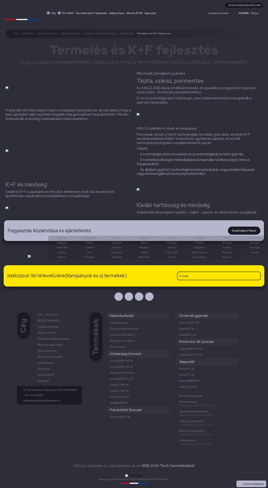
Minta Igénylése (70, 33)
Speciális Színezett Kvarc (124, 328)
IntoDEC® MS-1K (119, 384)
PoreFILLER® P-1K (120, 417)
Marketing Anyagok (190, 395)
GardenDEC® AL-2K (122, 378)
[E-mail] (149, 296)
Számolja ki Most (244, 230)
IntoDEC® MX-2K (119, 396)
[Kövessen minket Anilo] (118, 296)
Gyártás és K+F (47, 332)
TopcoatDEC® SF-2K (191, 354)
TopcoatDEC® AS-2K (191, 348)
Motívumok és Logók (50, 356)
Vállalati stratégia (47, 33)
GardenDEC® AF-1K (121, 360)
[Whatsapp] (139, 296)
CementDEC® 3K (189, 322)
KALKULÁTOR (134, 13)
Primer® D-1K (186, 368)
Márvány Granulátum (122, 340)
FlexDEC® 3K (186, 328)
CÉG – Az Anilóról (23, 33)
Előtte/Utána (116, 13)
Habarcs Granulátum (122, 334)
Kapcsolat (150, 13)
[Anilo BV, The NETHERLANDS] (22, 12)
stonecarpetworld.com (244, 5)
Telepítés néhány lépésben (100, 33)
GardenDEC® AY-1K (121, 366)
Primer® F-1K (186, 374)
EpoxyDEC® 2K (187, 334)
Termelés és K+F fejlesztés (91, 13)
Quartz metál (118, 346)
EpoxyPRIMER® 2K (189, 380)
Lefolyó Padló (46, 362)
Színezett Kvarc (119, 322)
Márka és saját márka (50, 344)
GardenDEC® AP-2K (122, 372)
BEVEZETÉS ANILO (49, 320)
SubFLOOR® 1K (188, 386)
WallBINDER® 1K (119, 403)
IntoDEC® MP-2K (119, 390)
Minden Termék (254, 476)
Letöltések (126, 33)
